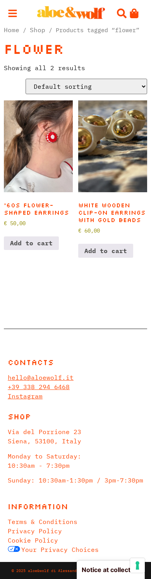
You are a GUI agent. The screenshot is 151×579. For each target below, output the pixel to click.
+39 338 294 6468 (39, 387)
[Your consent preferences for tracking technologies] (137, 565)
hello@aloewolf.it (41, 377)
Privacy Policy (35, 531)
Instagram (25, 396)
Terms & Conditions (42, 522)
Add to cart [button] (31, 243)
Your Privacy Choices (60, 549)
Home (11, 30)
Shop (37, 30)
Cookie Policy (33, 540)
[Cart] (134, 13)
